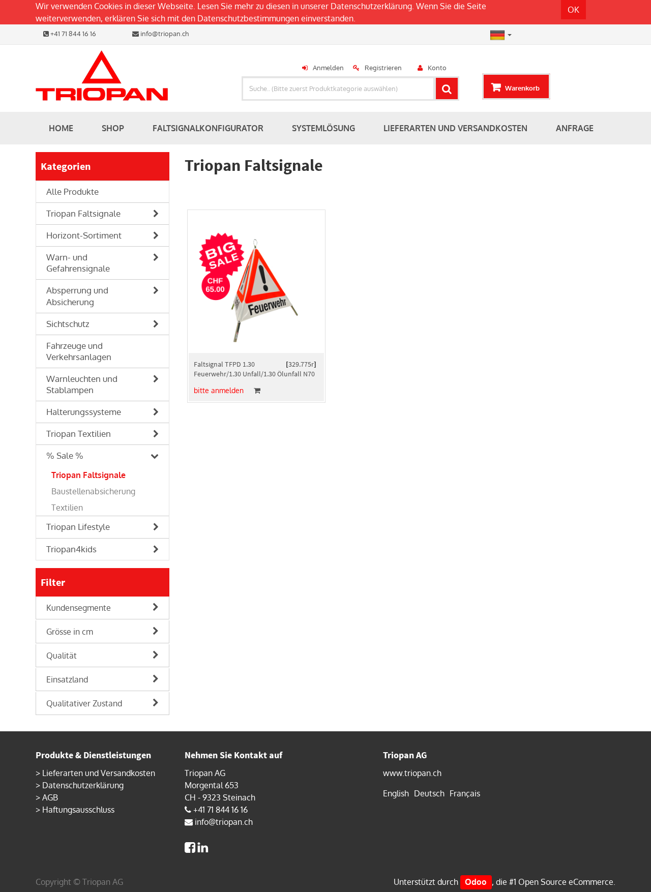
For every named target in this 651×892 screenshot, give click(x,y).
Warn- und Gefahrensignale (78, 263)
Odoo (476, 882)
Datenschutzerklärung (371, 6)
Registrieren (383, 68)
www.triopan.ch (412, 773)
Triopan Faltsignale (83, 213)
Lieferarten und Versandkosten (98, 773)
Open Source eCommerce (565, 882)
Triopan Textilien (78, 433)
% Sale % (64, 455)
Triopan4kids (71, 549)
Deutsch (429, 793)
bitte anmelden (219, 390)
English (396, 793)
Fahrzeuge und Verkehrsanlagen (78, 351)
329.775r (301, 364)
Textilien (67, 507)
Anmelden (328, 68)
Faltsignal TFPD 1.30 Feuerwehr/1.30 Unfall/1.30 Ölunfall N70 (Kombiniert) (254, 374)
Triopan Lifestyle (78, 526)
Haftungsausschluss (78, 810)
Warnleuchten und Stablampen (81, 384)
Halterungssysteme (83, 411)
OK (573, 10)
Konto (437, 68)
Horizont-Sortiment (84, 235)
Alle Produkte (72, 191)
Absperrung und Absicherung (77, 296)
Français (465, 793)
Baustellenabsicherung (93, 491)
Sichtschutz (68, 323)
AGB (50, 797)
